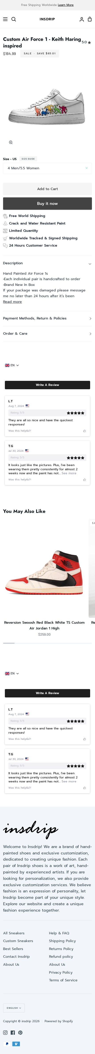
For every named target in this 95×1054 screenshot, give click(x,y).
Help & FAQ (59, 933)
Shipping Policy (62, 941)
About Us (11, 964)
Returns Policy (61, 949)
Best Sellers (13, 949)
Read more (12, 301)
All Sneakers (14, 933)
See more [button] (68, 473)
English (12, 1008)
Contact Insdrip (16, 956)
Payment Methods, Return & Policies (34, 318)
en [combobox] (13, 365)
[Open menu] (4, 19)
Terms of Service (63, 980)
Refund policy (61, 956)
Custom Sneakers (18, 941)
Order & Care (15, 333)
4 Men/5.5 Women (23, 168)
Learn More (66, 5)
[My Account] (80, 19)
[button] (47, 385)
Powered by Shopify (59, 1021)
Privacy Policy (60, 972)
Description (13, 263)
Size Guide (28, 158)
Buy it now (47, 203)
